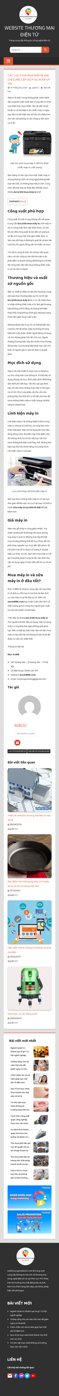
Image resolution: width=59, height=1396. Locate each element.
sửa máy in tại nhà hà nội (38, 751)
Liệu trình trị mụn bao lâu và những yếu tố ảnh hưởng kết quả (19, 1174)
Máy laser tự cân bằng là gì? (22, 1014)
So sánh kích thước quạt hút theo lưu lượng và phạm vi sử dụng (20, 1133)
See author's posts (26, 733)
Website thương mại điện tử (30, 31)
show (22, 201)
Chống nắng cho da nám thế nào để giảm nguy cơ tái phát (20, 1065)
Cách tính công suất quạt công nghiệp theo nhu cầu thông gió (20, 1119)
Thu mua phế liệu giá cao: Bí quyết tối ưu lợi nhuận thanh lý (20, 1147)
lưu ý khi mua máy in (17, 751)
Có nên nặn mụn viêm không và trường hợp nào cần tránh (20, 1106)
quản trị (35, 87)
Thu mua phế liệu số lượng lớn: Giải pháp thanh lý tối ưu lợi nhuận (20, 1160)
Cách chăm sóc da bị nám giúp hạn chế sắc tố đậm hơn (20, 1079)
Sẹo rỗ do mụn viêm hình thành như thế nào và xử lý (20, 1092)
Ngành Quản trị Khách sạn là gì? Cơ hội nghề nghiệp (20, 1051)
